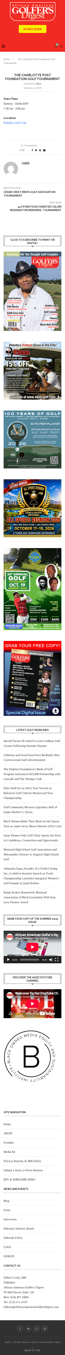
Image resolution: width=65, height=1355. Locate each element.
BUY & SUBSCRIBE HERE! (20, 1179)
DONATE (9, 1256)
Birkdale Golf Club (15, 123)
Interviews (10, 1219)
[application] (32, 947)
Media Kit (9, 1152)
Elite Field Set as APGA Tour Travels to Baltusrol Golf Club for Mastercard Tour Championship (28, 793)
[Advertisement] (34, 35)
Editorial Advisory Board (19, 1228)
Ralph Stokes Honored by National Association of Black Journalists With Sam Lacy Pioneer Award (29, 897)
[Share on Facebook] (32, 150)
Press (7, 1210)
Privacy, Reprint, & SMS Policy (22, 1161)
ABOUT (8, 1133)
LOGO (7, 1247)
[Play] (8, 959)
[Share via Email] (44, 150)
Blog (6, 1201)
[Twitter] (28, 1328)
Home (7, 59)
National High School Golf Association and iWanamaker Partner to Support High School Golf (31, 854)
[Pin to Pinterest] (40, 150)
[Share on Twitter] (36, 150)
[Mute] (51, 959)
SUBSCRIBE (32, 29)
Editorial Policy (13, 1238)
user (38, 83)
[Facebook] (20, 1328)
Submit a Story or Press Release (23, 1170)
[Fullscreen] (56, 959)
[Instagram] (37, 1328)
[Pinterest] (45, 1328)
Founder (9, 1142)
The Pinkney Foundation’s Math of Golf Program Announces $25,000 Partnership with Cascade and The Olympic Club (32, 774)
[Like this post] (25, 150)
